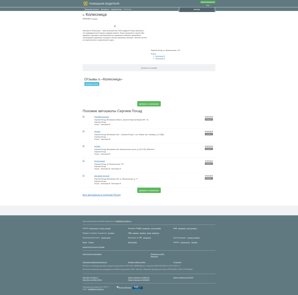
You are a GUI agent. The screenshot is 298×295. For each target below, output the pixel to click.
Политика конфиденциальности (95, 262)
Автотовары (132, 242)
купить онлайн (105, 228)
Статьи (91, 242)
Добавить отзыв (92, 84)
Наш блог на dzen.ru (90, 277)
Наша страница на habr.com (139, 277)
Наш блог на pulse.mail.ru (92, 280)
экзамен (135, 233)
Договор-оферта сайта (136, 262)
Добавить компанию (149, 103)
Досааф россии (101, 175)
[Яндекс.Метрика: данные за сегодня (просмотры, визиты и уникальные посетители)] (124, 287)
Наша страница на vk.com (183, 277)
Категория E (160, 56)
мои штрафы (156, 228)
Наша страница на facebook (138, 280)
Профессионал (101, 116)
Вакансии (154, 256)
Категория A (160, 58)
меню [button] (197, 9)
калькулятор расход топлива (93, 247)
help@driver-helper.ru (123, 221)
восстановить (192, 228)
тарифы (194, 242)
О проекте (177, 262)
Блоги (85, 242)
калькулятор (94, 228)
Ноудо (97, 131)
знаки (149, 233)
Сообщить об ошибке (149, 68)
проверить (146, 228)
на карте (111, 233)
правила (143, 233)
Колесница (99, 160)
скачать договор (193, 237)
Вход (208, 5)
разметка (155, 233)
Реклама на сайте (157, 254)
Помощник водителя (104, 3)
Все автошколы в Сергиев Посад (102, 194)
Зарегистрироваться (208, 2)
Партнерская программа (92, 254)
